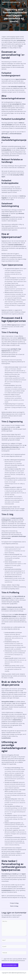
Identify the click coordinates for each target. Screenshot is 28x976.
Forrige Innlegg (14, 903)
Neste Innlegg (14, 906)
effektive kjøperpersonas (13, 325)
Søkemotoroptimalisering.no (11, 3)
